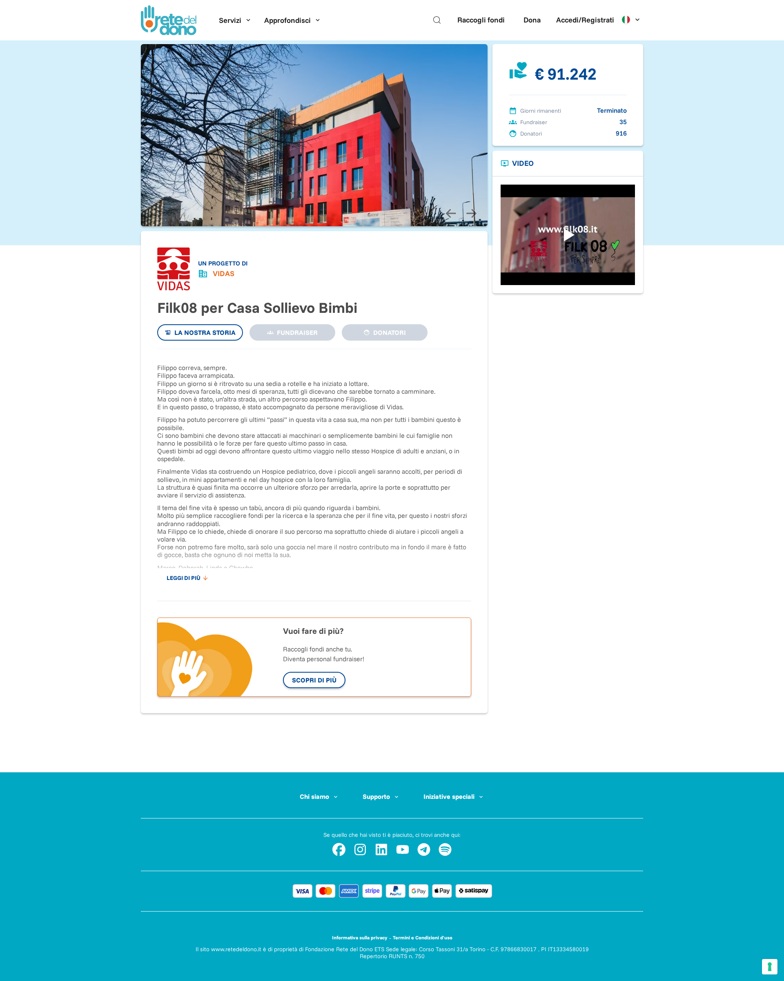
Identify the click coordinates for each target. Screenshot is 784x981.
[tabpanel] (314, 470)
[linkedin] (381, 849)
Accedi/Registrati (585, 20)
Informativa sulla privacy (360, 937)
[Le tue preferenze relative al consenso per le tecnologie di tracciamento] (769, 966)
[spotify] (445, 849)
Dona (532, 20)
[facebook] (339, 849)
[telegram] (424, 849)
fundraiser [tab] (297, 332)
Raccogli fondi (481, 20)
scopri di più (314, 680)
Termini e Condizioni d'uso (422, 937)
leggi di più (183, 578)
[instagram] (360, 849)
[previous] (451, 213)
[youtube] (402, 849)
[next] (471, 213)
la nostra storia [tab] (205, 332)
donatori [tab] (389, 332)
